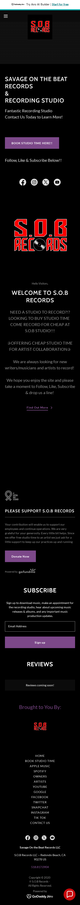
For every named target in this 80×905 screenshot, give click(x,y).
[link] (40, 16)
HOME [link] (40, 755)
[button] (7, 16)
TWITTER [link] (40, 802)
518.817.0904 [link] (40, 867)
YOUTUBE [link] (40, 786)
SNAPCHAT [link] (40, 807)
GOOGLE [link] (40, 792)
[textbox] (40, 626)
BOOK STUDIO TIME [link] (40, 761)
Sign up (40, 642)
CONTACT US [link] (40, 823)
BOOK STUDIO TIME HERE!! (32, 143)
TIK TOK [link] (40, 817)
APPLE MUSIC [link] (40, 766)
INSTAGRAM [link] (40, 812)
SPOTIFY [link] (40, 771)
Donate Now (20, 556)
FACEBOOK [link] (39, 797)
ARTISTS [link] (40, 781)
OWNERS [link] (40, 776)
